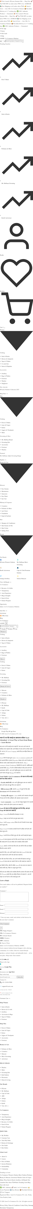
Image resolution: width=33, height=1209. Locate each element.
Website (2, 913)
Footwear (4, 378)
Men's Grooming (6, 1056)
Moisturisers (5, 491)
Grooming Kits (6, 442)
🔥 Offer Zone (4, 616)
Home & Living (6, 1080)
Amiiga (4, 713)
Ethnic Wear (3, 1180)
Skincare (4, 690)
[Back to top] (1, 927)
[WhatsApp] (8, 959)
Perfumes (29, 1175)
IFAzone (4, 703)
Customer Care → (5, 998)
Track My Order (6, 1140)
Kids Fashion (5, 1075)
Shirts (3, 432)
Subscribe (20, 977)
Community (5, 1169)
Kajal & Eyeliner (6, 516)
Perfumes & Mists (7, 508)
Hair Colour (5, 528)
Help (2, 36)
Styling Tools (5, 531)
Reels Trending (19, 1182)
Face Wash (5, 496)
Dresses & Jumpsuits (7, 359)
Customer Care (6, 1138)
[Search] (22, 41)
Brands (3, 699)
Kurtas (3, 427)
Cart (15, 629)
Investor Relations (7, 1164)
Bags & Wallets (6, 376)
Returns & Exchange (7, 1143)
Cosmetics (4, 506)
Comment (3, 891)
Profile (4, 629)
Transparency (5, 590)
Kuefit (3, 708)
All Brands (24, 1180)
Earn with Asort (4, 1185)
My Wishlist (5, 1135)
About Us (4, 1156)
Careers (4, 1159)
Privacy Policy (4, 1205)
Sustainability (5, 1166)
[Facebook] (1, 959)
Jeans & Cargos (6, 425)
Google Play (5, 731)
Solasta (4, 715)
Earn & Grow (5, 598)
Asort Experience (6, 593)
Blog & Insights (6, 595)
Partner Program (6, 600)
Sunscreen (4, 494)
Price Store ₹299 (10, 1182)
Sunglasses (5, 383)
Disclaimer (3, 1208)
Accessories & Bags (7, 1014)
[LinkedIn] (7, 959)
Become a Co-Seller (7, 588)
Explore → (3, 460)
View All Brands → (5, 582)
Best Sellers (5, 1148)
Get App (3, 28)
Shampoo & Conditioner (8, 523)
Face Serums (5, 489)
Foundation (5, 513)
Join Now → (3, 611)
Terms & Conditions (14, 1205)
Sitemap (30, 1205)
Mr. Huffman (7, 440)
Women (3, 632)
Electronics (5, 1077)
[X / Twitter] (4, 959)
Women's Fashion (13, 1175)
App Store (13, 731)
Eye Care (4, 499)
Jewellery (4, 373)
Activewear (3, 613)
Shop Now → (4, 393)
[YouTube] (5, 959)
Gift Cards (4, 33)
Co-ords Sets (5, 364)
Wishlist (10, 629)
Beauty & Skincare (5, 1177)
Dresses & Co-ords (7, 1009)
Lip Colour (5, 511)
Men (2, 659)
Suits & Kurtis (6, 356)
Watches (4, 381)
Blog (1, 618)
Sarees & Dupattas (7, 366)
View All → (5, 718)
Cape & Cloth (5, 710)
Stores (3, 31)
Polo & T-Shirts (6, 422)
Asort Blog (27, 1182)
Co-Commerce (4, 620)
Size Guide (5, 1145)
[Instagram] (2, 959)
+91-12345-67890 (7, 982)
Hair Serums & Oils (7, 526)
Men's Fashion (23, 1175)
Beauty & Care (5, 686)
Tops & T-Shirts (6, 361)
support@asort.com (7, 986)
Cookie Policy (24, 1205)
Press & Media (6, 1161)
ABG (3, 1096)
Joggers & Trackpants (8, 430)
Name (2, 905)
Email (2, 909)
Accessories (5, 445)
